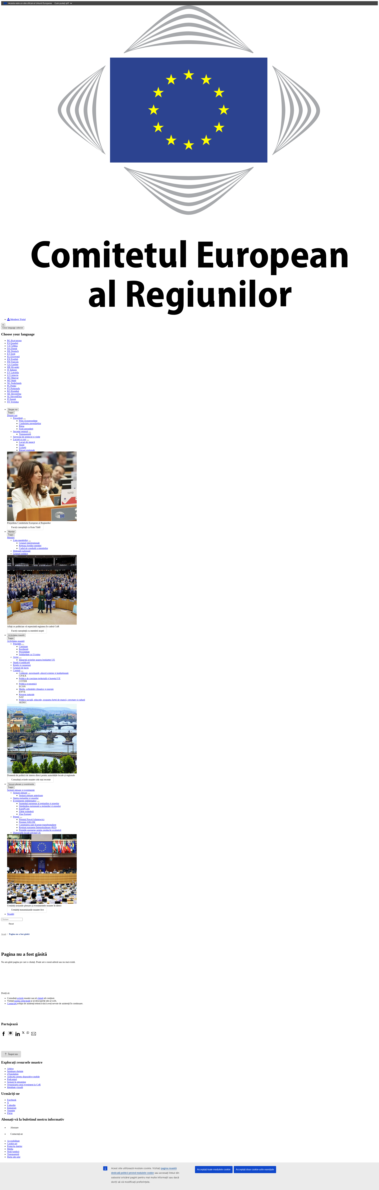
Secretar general (20, 431)
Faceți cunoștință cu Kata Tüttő (25, 527)
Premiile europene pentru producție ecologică (40, 830)
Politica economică (28, 684)
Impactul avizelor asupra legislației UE (37, 660)
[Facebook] (3, 1035)
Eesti (11, 354)
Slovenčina (14, 394)
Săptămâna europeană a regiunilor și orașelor (40, 806)
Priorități (17, 644)
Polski (11, 386)
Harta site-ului (13, 1157)
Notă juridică (13, 1151)
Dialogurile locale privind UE (27, 832)
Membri (11, 532)
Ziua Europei (25, 814)
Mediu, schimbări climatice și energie (36, 689)
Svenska (13, 402)
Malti (11, 380)
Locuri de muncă (27, 442)
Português (13, 388)
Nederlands (14, 383)
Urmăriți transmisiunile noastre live (27, 909)
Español (12, 343)
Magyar (13, 378)
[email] (33, 1035)
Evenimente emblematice (24, 801)
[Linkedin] (17, 1035)
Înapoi (10, 413)
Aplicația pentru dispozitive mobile (23, 1076)
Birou (21, 426)
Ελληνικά (13, 356)
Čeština (12, 346)
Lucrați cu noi (19, 439)
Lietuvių (12, 375)
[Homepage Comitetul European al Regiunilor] (189, 314)
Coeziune (23, 646)
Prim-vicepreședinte (28, 421)
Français (13, 362)
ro (3, 325)
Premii (16, 816)
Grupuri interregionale (29, 543)
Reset (11, 924)
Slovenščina (14, 396)
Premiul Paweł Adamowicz (31, 819)
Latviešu (13, 372)
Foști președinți (26, 429)
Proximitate (24, 652)
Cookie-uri (12, 1143)
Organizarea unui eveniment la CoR (24, 1084)
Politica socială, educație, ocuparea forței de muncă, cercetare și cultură (52, 700)
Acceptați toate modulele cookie (214, 1169)
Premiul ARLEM (27, 822)
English (12, 359)
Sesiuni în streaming (16, 1082)
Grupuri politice (20, 553)
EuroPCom (24, 809)
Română (13, 391)
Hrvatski (13, 367)
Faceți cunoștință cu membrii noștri (27, 631)
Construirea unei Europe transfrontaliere (37, 824)
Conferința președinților (30, 423)
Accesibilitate (13, 1141)
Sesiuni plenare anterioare (31, 795)
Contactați (12, 1003)
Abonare (14, 1127)
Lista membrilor (20, 540)
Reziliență (23, 649)
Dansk (12, 348)
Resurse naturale (26, 694)
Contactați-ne (16, 1134)
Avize (16, 657)
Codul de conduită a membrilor (33, 548)
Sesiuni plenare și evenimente (21, 784)
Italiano (12, 370)
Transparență (25, 434)
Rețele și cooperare (22, 665)
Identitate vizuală (15, 1087)
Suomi (11, 399)
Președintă (18, 418)
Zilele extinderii (26, 811)
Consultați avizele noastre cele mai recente (31, 779)
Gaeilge (12, 364)
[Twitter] (23, 1033)
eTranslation (13, 1074)
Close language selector (12, 328)
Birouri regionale (27, 450)
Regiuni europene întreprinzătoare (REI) (38, 827)
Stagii (21, 445)
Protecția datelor (14, 1146)
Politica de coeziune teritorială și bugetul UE (39, 678)
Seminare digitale (15, 1071)
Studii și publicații (21, 662)
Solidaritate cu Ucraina (29, 654)
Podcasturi (12, 1079)
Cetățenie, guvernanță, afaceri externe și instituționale (44, 673)
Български (14, 340)
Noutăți (10, 914)
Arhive (10, 1068)
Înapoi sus (13, 1054)
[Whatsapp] (28, 1033)
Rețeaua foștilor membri (30, 545)
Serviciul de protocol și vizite (26, 437)
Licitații (22, 447)
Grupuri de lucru (21, 668)
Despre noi (12, 409)
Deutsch (13, 351)
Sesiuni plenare (20, 793)
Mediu (10, 1149)
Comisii (16, 670)
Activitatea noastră (16, 635)
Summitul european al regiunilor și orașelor (39, 803)
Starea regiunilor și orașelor (25, 798)
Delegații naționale (21, 551)
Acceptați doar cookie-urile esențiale (255, 1169)
